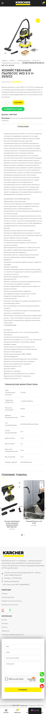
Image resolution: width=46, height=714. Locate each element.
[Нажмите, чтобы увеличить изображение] (5, 53)
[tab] (23, 126)
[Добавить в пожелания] (19, 483)
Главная (5, 60)
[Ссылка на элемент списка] (23, 578)
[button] (13, 109)
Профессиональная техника (11, 601)
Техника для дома (24, 60)
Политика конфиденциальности (13, 634)
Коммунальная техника (10, 604)
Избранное (5, 631)
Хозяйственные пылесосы (11, 63)
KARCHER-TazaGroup (19, 705)
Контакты (5, 623)
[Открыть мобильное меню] (2, 3)
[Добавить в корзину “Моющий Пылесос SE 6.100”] (41, 487)
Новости (4, 627)
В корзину (18, 102)
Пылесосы (36, 60)
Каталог (13, 60)
